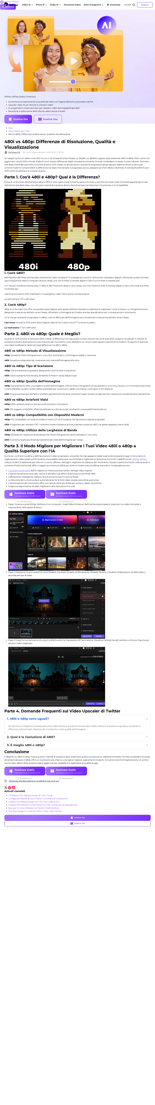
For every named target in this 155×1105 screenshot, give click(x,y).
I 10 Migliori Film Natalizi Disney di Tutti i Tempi (30, 795)
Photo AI (40, 5)
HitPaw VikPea (139, 459)
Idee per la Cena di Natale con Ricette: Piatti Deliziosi (33, 808)
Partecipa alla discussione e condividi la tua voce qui (34, 781)
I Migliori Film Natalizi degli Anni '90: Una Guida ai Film (34, 802)
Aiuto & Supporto (92, 5)
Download (115, 5)
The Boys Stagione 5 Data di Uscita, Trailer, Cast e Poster (35, 811)
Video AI (26, 5)
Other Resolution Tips (19, 131)
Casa (10, 128)
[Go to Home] (11, 5)
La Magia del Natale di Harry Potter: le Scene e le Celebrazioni (38, 798)
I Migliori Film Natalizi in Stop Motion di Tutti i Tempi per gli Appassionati (42, 805)
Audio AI (54, 5)
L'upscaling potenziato (19, 470)
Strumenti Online (72, 5)
